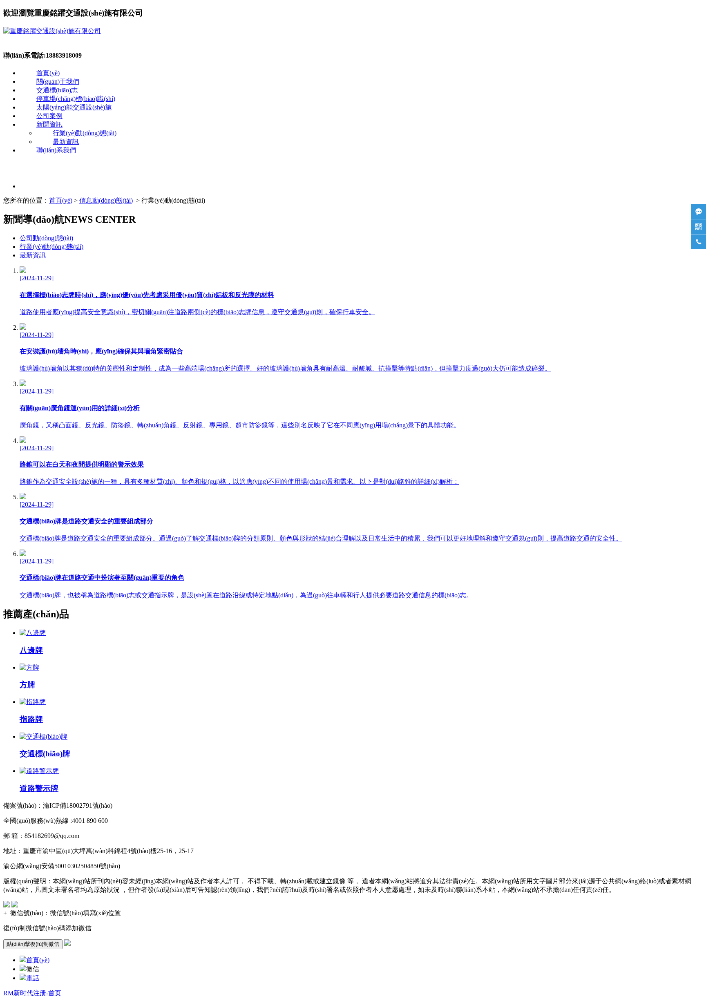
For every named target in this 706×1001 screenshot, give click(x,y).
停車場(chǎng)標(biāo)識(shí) (75, 98)
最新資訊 (66, 141)
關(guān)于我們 (57, 81)
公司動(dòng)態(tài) (46, 238)
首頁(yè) (48, 72)
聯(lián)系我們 (56, 150)
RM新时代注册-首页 (32, 993)
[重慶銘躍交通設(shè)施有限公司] (52, 30)
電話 (32, 977)
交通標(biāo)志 (57, 90)
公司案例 (49, 115)
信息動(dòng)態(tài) (106, 200)
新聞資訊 (49, 124)
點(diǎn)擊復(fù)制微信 (33, 944)
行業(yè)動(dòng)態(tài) (84, 133)
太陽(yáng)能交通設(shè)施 (74, 107)
